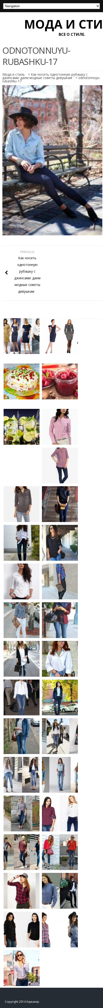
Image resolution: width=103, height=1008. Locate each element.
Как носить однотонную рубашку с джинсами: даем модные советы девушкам (45, 76)
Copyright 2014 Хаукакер (22, 1002)
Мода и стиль (13, 74)
